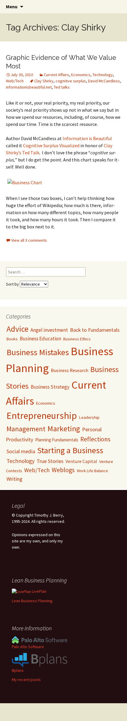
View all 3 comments (29, 240)
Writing (14, 478)
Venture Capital (81, 461)
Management (25, 428)
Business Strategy (50, 387)
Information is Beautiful (87, 138)
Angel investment (49, 330)
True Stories (50, 461)
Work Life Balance (92, 470)
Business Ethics (77, 339)
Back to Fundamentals (95, 329)
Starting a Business (70, 450)
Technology (102, 74)
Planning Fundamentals (56, 440)
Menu (11, 6)
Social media (20, 451)
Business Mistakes (37, 352)
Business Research (69, 370)
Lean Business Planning (32, 600)
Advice (17, 329)
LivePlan (38, 591)
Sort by (13, 284)
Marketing (64, 428)
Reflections (95, 439)
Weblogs (63, 470)
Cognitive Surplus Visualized (51, 145)
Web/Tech (15, 81)
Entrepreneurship (41, 416)
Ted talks (62, 87)
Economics (80, 74)
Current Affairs (56, 74)
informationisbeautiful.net (29, 87)
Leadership (89, 417)
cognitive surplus (71, 81)
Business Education (40, 338)
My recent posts (26, 679)
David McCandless (104, 81)
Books (12, 339)
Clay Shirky (43, 81)
